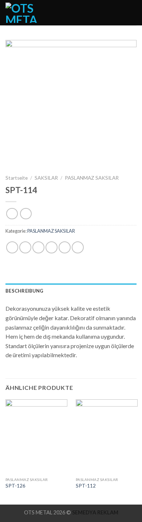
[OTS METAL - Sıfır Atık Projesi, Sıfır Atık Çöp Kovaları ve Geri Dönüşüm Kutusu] (27, 12)
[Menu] (132, 12)
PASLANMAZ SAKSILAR (92, 178)
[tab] (71, 291)
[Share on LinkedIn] (78, 247)
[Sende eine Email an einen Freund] (52, 247)
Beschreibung (24, 291)
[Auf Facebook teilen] (25, 247)
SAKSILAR (46, 178)
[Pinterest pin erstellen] (65, 247)
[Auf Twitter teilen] (38, 247)
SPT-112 (86, 486)
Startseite (16, 178)
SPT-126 (15, 486)
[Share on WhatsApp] (12, 247)
